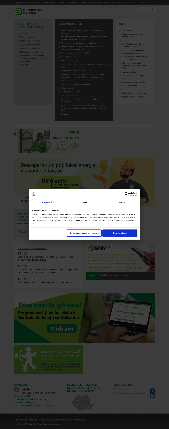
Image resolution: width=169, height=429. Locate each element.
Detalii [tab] (84, 202)
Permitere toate (120, 233)
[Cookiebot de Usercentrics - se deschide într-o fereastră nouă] (126, 194)
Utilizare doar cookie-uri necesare (84, 233)
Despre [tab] (122, 202)
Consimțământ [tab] (47, 202)
